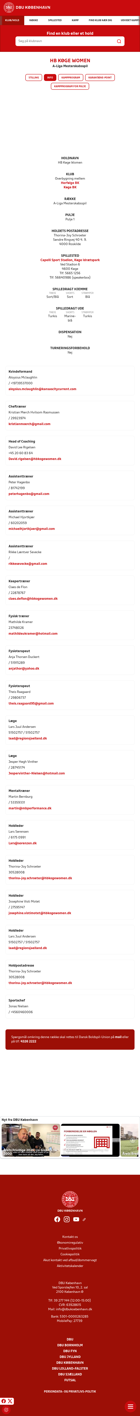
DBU (70, 1339)
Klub (70, 174)
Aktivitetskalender (70, 1266)
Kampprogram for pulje (70, 86)
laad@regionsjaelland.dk (28, 738)
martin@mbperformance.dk (30, 808)
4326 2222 (28, 1041)
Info (50, 78)
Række (70, 199)
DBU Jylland (70, 1357)
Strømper (87, 293)
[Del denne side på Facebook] (3, 1402)
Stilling (34, 78)
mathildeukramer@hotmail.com (33, 633)
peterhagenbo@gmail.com (29, 494)
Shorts (70, 293)
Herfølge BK (70, 183)
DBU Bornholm (70, 1345)
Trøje (52, 293)
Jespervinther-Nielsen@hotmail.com (37, 773)
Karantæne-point (100, 78)
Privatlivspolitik (70, 1248)
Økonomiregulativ (70, 1242)
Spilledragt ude (70, 308)
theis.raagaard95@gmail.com (31, 703)
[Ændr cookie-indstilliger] (6, 1409)
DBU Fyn (70, 1351)
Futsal (70, 1380)
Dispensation (70, 332)
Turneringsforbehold (70, 348)
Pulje (70, 215)
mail (118, 1037)
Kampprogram (70, 78)
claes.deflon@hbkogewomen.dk (33, 598)
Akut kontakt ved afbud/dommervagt (70, 1260)
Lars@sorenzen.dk (23, 843)
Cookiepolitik (70, 1254)
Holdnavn (70, 158)
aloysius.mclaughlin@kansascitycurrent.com (42, 389)
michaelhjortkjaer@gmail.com (32, 529)
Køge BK (70, 187)
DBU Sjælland (70, 1374)
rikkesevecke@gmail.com (28, 564)
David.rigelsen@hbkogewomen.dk (35, 459)
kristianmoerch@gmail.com (29, 424)
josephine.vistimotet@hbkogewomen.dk (40, 913)
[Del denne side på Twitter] (10, 1402)
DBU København (70, 1363)
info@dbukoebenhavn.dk (74, 1309)
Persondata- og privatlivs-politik (70, 1392)
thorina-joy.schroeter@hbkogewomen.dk (40, 878)
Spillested (70, 255)
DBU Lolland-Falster (70, 1368)
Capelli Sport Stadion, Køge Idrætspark (70, 260)
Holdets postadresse (70, 231)
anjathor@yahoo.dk (24, 668)
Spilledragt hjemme (70, 289)
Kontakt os (70, 1237)
